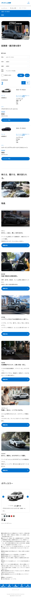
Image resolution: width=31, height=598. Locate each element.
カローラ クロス (5, 11)
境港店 (3, 152)
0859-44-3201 (4, 154)
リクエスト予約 (6, 120)
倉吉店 (3, 114)
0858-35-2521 (4, 116)
